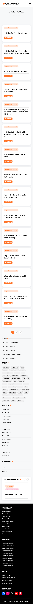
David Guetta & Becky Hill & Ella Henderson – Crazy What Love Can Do (16, 134)
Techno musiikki (6, 526)
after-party (5, 370)
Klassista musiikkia (7, 531)
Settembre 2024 (6, 422)
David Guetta (6, 375)
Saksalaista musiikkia (7, 560)
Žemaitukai (20, 400)
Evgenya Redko (6, 378)
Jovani (4, 384)
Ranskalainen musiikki (7, 550)
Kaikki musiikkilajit (7, 511)
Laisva (4, 386)
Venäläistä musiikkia (12, 489)
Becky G (5, 373)
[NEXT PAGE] (20, 332)
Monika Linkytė (25, 389)
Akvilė (11, 370)
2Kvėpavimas (6, 367)
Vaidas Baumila (21, 397)
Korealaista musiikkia (7, 553)
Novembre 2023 (6, 432)
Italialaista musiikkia (7, 558)
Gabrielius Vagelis (16, 378)
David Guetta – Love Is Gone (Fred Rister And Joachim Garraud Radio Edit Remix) (16, 112)
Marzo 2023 (5, 449)
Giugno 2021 (5, 455)
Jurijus (10, 384)
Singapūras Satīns (18, 395)
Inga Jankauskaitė (7, 381)
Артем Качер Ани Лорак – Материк (11, 354)
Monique (5, 392)
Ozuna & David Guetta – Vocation (15, 71)
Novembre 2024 (6, 416)
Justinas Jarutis (17, 384)
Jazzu (15, 381)
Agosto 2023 (5, 442)
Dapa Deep (17, 373)
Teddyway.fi (5, 468)
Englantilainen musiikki (11, 27)
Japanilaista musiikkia (8, 555)
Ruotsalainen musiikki (7, 565)
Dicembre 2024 (6, 412)
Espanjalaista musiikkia (8, 548)
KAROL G (26, 384)
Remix (4, 395)
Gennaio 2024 (5, 426)
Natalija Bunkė (12, 392)
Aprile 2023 (5, 445)
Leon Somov (20, 386)
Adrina (22, 367)
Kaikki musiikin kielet (7, 543)
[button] (20, 332)
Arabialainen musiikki (7, 563)
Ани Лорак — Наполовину (9, 358)
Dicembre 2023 (6, 429)
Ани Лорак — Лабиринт (8, 350)
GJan (24, 378)
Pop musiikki (9, 486)
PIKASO (26, 392)
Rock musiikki (5, 519)
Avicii (16, 370)
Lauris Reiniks (12, 386)
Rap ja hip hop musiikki (8, 521)
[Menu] (30, 3)
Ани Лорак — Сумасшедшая (10, 342)
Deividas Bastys (14, 375)
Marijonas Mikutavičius (15, 389)
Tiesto (14, 397)
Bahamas (22, 370)
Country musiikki (6, 533)
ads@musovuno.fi (7, 583)
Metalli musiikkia (6, 529)
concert (10, 373)
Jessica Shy (21, 381)
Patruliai (20, 392)
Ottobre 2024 (5, 419)
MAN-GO (5, 389)
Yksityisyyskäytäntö (24, 601)
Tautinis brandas (6, 397)
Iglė (28, 378)
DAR (23, 373)
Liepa (26, 386)
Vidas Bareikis (6, 400)
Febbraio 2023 (6, 452)
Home (13, 15)
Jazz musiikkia (6, 524)
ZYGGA (13, 400)
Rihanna (10, 395)
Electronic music (6, 516)
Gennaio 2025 (5, 409)
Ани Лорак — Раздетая (8, 346)
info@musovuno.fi (7, 580)
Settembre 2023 (6, 439)
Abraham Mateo (15, 367)
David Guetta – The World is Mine (15, 33)
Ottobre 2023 (5, 436)
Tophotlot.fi (5, 471)
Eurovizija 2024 (24, 375)
